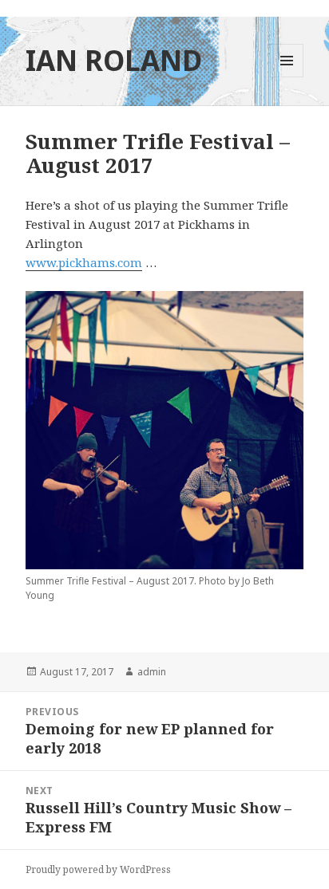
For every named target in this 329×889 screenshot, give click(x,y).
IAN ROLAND (114, 60)
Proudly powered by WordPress (98, 869)
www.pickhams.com (84, 262)
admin (151, 672)
